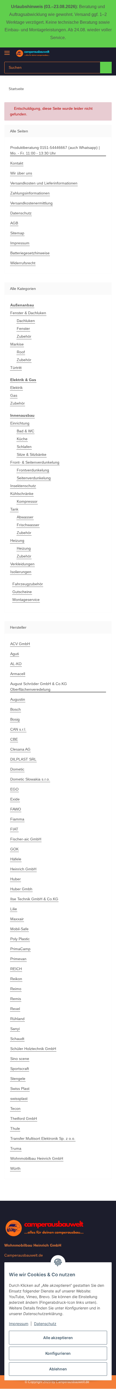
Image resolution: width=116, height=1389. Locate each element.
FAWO (15, 809)
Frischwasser (28, 525)
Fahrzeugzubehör (27, 584)
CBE (14, 739)
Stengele (17, 1078)
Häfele (15, 859)
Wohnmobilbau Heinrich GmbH (36, 1158)
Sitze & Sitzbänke (31, 454)
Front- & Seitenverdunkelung (34, 462)
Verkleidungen (22, 564)
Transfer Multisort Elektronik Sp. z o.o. (42, 1138)
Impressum (18, 1323)
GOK (14, 849)
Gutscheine (22, 592)
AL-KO (16, 664)
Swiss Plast (19, 1088)
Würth (15, 1168)
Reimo (15, 989)
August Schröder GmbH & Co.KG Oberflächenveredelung (38, 687)
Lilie (13, 909)
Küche (22, 439)
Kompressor (27, 501)
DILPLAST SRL (23, 759)
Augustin (17, 699)
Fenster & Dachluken (28, 313)
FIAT (14, 829)
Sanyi (15, 1029)
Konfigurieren (58, 1353)
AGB (14, 223)
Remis (15, 999)
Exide (15, 799)
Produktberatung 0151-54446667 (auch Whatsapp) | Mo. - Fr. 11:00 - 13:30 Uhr (55, 150)
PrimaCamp (20, 949)
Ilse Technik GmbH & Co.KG (34, 899)
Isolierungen (20, 572)
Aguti (14, 654)
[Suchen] (106, 67)
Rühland (17, 1019)
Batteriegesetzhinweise (30, 253)
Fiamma (17, 819)
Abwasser (25, 517)
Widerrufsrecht (22, 263)
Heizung (17, 540)
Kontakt (16, 163)
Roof (21, 352)
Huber (15, 879)
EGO (14, 789)
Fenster (23, 328)
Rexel (15, 1009)
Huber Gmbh (21, 889)
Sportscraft (19, 1068)
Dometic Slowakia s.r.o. (30, 779)
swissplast (19, 1098)
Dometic (17, 769)
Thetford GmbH (23, 1118)
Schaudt (17, 1038)
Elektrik (16, 387)
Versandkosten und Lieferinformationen (43, 183)
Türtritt (16, 367)
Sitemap (17, 233)
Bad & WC (25, 431)
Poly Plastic (20, 939)
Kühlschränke (21, 493)
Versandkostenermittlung (31, 203)
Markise (17, 344)
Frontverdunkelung (33, 470)
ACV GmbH (20, 644)
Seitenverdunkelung (34, 478)
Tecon (15, 1108)
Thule (15, 1128)
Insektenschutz (23, 486)
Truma (15, 1148)
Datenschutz (45, 1323)
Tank (14, 509)
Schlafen (24, 446)
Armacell (17, 674)
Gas (13, 395)
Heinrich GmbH (23, 869)
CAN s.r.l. (18, 729)
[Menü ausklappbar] (7, 50)
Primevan (18, 959)
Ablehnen (58, 1369)
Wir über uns (21, 173)
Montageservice (26, 599)
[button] (90, 53)
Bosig (15, 719)
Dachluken (26, 321)
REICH (16, 969)
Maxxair (17, 919)
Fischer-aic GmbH (25, 839)
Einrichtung (19, 423)
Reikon (16, 979)
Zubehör (24, 336)
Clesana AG (20, 749)
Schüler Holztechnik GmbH (33, 1048)
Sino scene (19, 1058)
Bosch (15, 709)
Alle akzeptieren (58, 1337)
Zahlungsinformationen (30, 193)
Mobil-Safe (19, 929)
